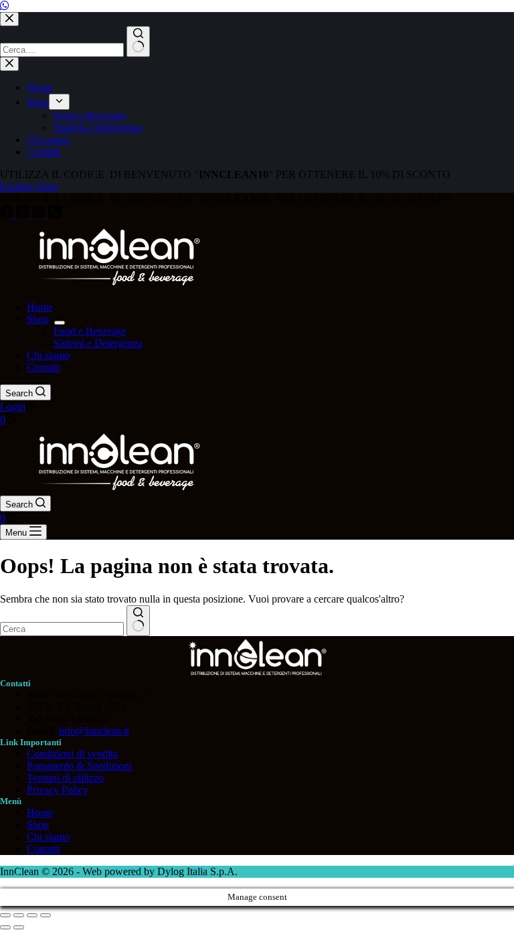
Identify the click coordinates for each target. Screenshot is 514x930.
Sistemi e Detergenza (98, 343)
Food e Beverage (90, 331)
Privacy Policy (57, 789)
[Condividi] (32, 915)
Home (40, 307)
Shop (38, 319)
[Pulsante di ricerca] (138, 620)
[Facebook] (8, 214)
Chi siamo (48, 355)
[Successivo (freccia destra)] (18, 927)
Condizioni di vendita (72, 753)
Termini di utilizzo (65, 777)
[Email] (40, 214)
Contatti (43, 367)
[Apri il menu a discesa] (59, 323)
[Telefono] (55, 214)
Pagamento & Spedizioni (79, 765)
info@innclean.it (94, 731)
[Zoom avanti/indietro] (5, 915)
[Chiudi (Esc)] (45, 915)
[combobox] (62, 629)
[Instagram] (24, 214)
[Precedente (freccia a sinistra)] (5, 927)
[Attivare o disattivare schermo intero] (18, 915)
